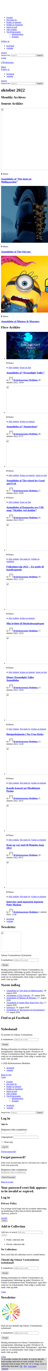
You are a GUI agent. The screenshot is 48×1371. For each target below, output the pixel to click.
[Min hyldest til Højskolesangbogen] (26, 596)
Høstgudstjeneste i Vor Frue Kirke (24, 734)
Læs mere (32, 1366)
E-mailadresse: (7, 960)
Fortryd (5, 1369)
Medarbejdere (17, 34)
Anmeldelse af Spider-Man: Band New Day (24, 1003)
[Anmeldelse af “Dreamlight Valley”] (26, 346)
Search (40, 55)
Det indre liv (11, 20)
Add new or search (9, 1232)
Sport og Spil (25, 367)
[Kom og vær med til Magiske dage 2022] (26, 818)
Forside (9, 17)
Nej (25, 1366)
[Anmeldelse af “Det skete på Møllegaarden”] (24, 139)
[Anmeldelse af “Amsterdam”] (26, 400)
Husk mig (8, 1142)
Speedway (10, 1007)
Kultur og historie (13, 22)
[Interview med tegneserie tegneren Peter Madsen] (26, 875)
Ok (21, 1366)
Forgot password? (8, 1151)
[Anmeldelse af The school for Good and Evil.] (26, 454)
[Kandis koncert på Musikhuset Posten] (26, 761)
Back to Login (7, 1182)
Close (3, 1077)
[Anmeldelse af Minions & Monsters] (24, 284)
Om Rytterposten (13, 32)
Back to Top (6, 1075)
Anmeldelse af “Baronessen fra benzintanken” (25, 1010)
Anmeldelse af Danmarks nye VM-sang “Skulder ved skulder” (25, 509)
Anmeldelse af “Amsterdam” (22, 426)
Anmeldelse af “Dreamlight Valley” (25, 372)
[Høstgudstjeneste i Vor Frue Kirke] (26, 707)
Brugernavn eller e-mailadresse (14, 1129)
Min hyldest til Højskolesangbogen (25, 623)
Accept (4, 1218)
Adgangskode (7, 1137)
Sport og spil (11, 27)
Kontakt (15, 37)
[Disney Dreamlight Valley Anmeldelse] (26, 650)
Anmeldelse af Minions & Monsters (20, 321)
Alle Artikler (11, 29)
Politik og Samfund (14, 25)
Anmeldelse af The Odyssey (16, 251)
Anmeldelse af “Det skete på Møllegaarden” (16, 180)
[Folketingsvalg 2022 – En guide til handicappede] (26, 537)
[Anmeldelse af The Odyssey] (24, 214)
